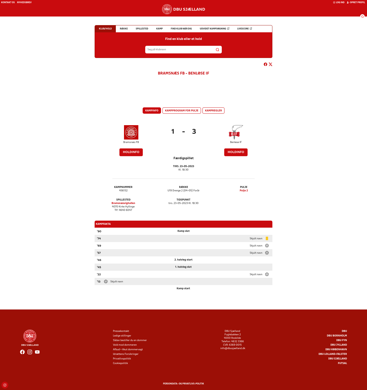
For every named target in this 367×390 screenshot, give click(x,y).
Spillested (123, 200)
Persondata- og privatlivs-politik (183, 384)
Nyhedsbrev (24, 3)
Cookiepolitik (120, 363)
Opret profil (357, 3)
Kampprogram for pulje (181, 111)
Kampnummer (123, 187)
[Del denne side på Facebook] (265, 65)
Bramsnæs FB (131, 142)
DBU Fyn (341, 340)
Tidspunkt (183, 200)
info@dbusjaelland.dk (232, 348)
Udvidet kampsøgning (213, 29)
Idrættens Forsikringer (125, 354)
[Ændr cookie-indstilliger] (4, 385)
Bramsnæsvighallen (123, 203)
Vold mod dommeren (125, 345)
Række (183, 187)
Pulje (243, 187)
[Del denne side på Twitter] (270, 65)
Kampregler (213, 111)
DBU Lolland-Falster (333, 354)
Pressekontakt (121, 331)
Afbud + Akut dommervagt (128, 349)
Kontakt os (8, 3)
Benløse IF (236, 142)
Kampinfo (151, 111)
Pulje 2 (244, 190)
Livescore (243, 29)
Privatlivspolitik (122, 359)
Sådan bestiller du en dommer (130, 340)
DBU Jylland (338, 345)
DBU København (336, 349)
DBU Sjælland (337, 359)
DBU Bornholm (337, 336)
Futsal (342, 363)
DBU (344, 331)
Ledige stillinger (122, 336)
